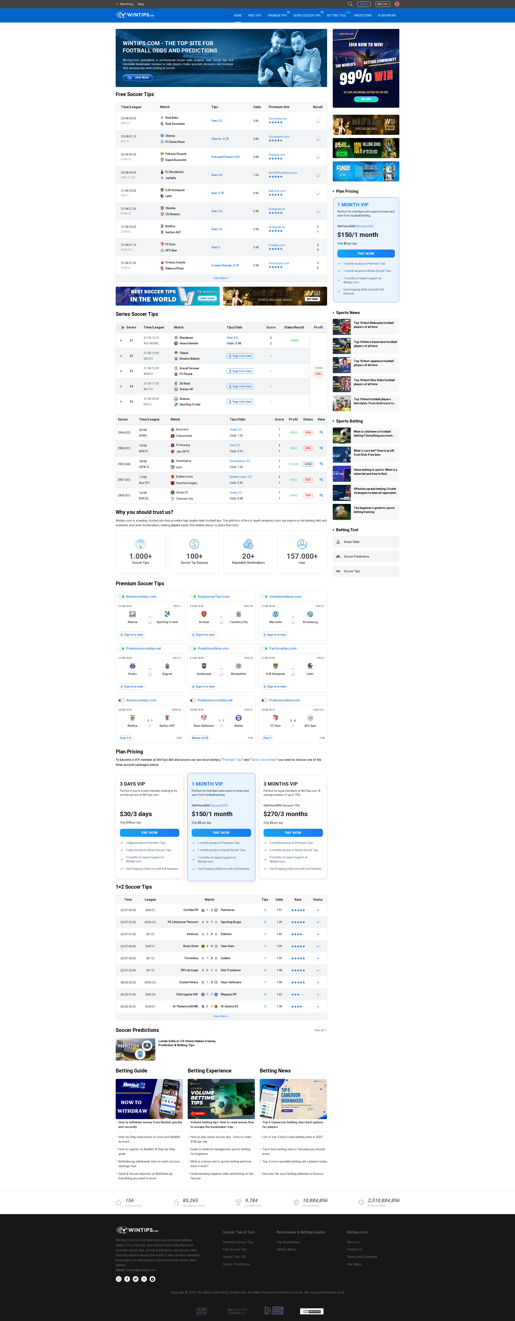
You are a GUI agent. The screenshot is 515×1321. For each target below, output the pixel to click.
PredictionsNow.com (213, 648)
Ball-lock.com (277, 190)
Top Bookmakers (289, 1242)
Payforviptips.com (283, 648)
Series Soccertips (263, 760)
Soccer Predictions (137, 1030)
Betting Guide (131, 1071)
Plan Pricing (387, 15)
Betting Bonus (287, 1249)
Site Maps (354, 1264)
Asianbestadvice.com (285, 597)
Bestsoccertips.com (141, 597)
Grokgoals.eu (277, 209)
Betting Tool (338, 14)
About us (353, 1242)
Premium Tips (277, 15)
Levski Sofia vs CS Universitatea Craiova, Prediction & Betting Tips (187, 1043)
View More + (221, 278)
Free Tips (254, 15)
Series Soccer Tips (307, 15)
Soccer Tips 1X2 (234, 1257)
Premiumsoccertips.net (143, 648)
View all (319, 1030)
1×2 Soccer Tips (134, 887)
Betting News (275, 1071)
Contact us (354, 1249)
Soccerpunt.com (279, 136)
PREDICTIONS (363, 15)
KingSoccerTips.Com (214, 597)
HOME (238, 15)
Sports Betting (349, 421)
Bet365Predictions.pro (283, 172)
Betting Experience (210, 1071)
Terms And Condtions (362, 1257)
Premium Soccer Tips (140, 583)
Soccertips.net (278, 118)
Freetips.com (277, 154)
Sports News (348, 312)
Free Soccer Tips (135, 94)
